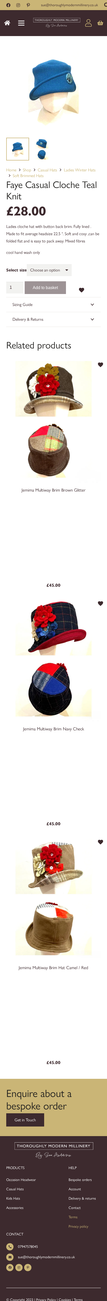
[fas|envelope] (12, 1257)
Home (11, 169)
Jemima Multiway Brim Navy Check (53, 728)
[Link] (56, 23)
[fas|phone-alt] (12, 1246)
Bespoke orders (80, 1180)
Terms (73, 1217)
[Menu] (21, 23)
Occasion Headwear (21, 1180)
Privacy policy (78, 1226)
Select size (16, 270)
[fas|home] (8, 22)
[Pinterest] (28, 5)
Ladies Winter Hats (80, 169)
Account (75, 1189)
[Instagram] (18, 5)
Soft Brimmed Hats (28, 175)
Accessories (14, 1208)
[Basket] (100, 23)
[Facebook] (8, 5)
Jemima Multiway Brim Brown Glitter (53, 490)
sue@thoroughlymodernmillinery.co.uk (46, 1257)
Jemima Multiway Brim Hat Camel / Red (53, 967)
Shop (27, 169)
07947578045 (28, 1246)
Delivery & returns (82, 1198)
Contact (75, 1208)
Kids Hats (13, 1198)
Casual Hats (47, 169)
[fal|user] (90, 23)
